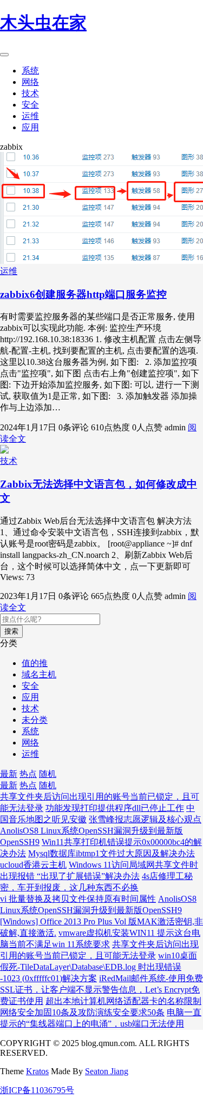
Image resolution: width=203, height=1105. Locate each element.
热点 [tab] (28, 773)
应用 (30, 127)
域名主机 (39, 674)
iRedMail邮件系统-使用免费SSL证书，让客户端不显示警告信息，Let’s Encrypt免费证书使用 (101, 990)
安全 (30, 104)
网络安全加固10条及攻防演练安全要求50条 (82, 1012)
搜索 (11, 631)
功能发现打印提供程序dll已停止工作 (114, 808)
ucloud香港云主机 (33, 864)
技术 (30, 93)
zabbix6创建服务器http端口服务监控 (83, 294)
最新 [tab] (8, 773)
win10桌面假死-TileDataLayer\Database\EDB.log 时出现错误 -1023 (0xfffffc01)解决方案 (98, 967)
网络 (30, 81)
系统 (30, 70)
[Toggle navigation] (4, 54)
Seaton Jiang (106, 1071)
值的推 (35, 663)
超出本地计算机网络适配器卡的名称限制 (123, 1001)
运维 (30, 116)
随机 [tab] (47, 773)
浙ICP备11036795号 (37, 1090)
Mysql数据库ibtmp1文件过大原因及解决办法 (111, 853)
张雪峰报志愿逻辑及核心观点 (145, 819)
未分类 (35, 719)
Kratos (37, 1071)
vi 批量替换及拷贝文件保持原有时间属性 (78, 898)
